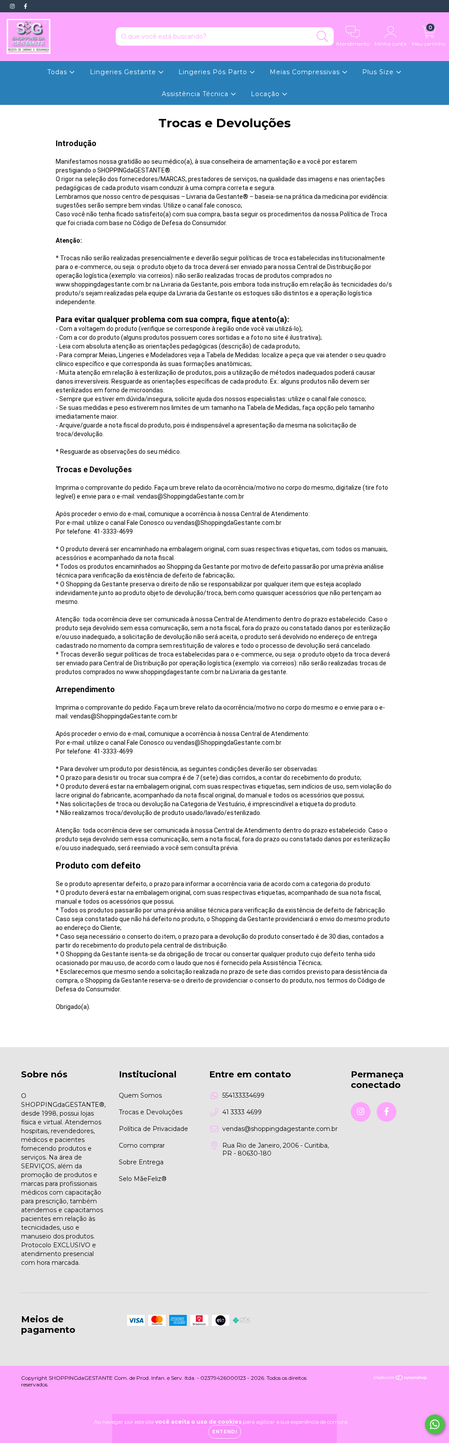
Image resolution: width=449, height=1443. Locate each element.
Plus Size (379, 72)
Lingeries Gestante (124, 72)
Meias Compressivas (306, 72)
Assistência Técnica (196, 94)
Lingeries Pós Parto (213, 72)
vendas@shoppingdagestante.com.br (280, 1129)
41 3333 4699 (242, 1112)
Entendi (224, 1432)
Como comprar (142, 1145)
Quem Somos (140, 1095)
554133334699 (243, 1095)
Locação (266, 94)
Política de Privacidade (153, 1129)
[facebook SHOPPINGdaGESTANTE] (25, 6)
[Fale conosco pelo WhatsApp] (435, 1424)
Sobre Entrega (141, 1162)
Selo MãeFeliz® (143, 1179)
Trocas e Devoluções (150, 1112)
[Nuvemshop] (400, 1378)
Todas (58, 72)
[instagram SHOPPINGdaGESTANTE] (13, 6)
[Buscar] (322, 36)
